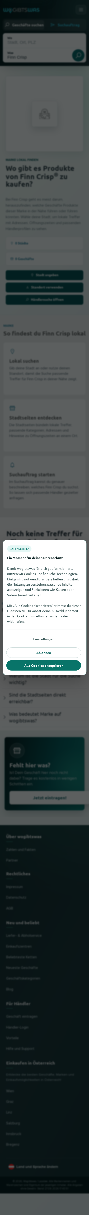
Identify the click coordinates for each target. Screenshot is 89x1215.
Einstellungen (43, 639)
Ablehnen (43, 652)
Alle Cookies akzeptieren (43, 665)
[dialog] (44, 607)
